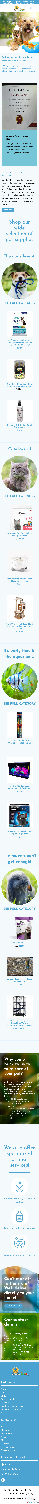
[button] (32, 1502)
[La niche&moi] (19, 8)
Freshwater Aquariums (12, 1406)
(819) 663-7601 (12, 1474)
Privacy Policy (26, 1494)
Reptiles (5, 1403)
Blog (3, 1440)
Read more (8, 210)
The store (5, 1430)
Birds (3, 1396)
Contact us (6, 1444)
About (4, 1437)
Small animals (8, 1399)
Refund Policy (7, 1447)
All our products (8, 1413)
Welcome (5, 1427)
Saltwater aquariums (11, 1410)
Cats (3, 1393)
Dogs (3, 1389)
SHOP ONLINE (13, 1306)
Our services (7, 1434)
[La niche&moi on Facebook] (3, 1480)
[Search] (31, 8)
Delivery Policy (8, 1450)
